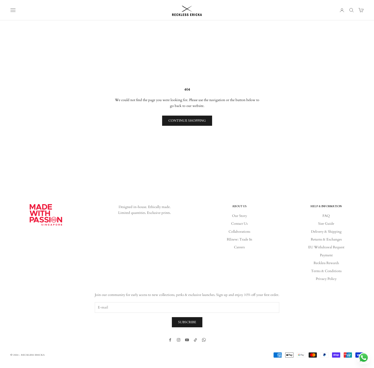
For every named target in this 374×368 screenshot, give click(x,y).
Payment (326, 255)
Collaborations (239, 231)
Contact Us (239, 223)
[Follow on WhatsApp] (204, 340)
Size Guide (326, 223)
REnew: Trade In (239, 239)
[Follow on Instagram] (178, 340)
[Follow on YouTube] (187, 340)
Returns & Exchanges (326, 239)
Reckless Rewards (326, 263)
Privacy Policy (326, 278)
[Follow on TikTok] (195, 340)
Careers (239, 247)
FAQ (326, 215)
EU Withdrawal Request (326, 247)
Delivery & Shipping (326, 231)
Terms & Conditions (326, 271)
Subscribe (187, 322)
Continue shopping (187, 120)
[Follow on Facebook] (170, 340)
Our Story (239, 215)
